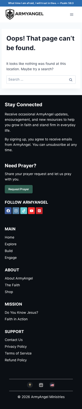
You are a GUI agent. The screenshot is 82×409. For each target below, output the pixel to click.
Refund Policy (16, 360)
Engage (11, 258)
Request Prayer (18, 189)
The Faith (12, 285)
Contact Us (14, 340)
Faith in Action (16, 319)
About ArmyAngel (19, 278)
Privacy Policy (16, 347)
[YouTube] (31, 210)
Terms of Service (18, 353)
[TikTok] (23, 210)
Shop (9, 292)
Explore (11, 244)
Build (9, 251)
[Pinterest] (39, 210)
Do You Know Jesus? (21, 313)
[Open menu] (71, 14)
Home (9, 237)
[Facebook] (8, 210)
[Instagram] (16, 210)
